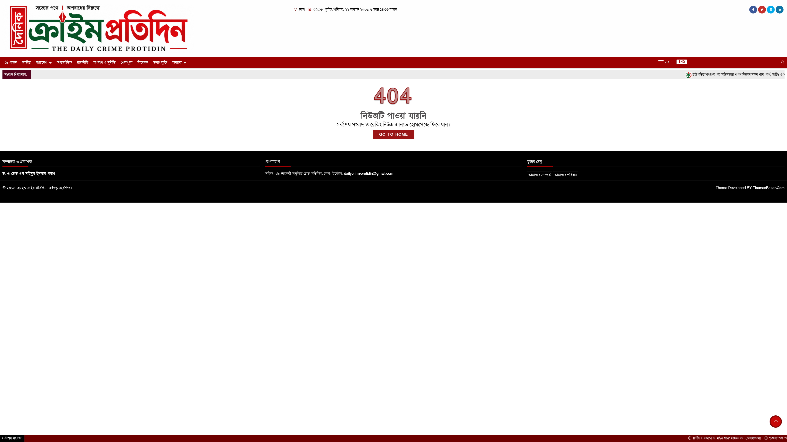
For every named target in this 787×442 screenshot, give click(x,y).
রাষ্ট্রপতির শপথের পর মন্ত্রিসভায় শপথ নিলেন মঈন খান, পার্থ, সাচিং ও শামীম (723, 74)
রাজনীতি (82, 62)
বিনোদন (143, 62)
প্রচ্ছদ (12, 62)
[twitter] (762, 10)
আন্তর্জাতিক (64, 62)
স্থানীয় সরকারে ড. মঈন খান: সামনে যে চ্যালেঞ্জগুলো (708, 438)
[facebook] (753, 10)
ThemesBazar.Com (769, 188)
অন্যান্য (177, 62)
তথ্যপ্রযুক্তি (160, 62)
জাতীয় (26, 62)
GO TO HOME (393, 134)
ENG (682, 62)
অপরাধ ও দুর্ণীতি (104, 62)
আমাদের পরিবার (566, 175)
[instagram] (771, 10)
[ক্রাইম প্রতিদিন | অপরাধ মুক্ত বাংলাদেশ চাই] (98, 28)
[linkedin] (780, 10)
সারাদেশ (41, 62)
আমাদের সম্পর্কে (540, 175)
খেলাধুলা (126, 62)
